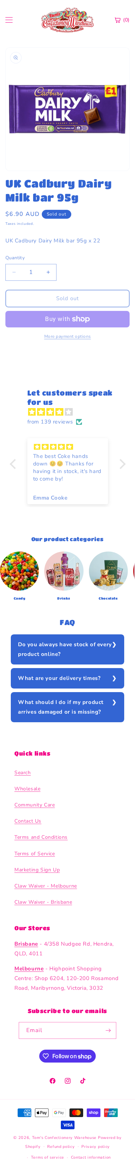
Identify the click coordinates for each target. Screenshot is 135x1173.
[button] (14, 464)
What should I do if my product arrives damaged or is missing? (61, 707)
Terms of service (47, 1157)
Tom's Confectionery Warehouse (64, 1137)
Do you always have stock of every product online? (65, 649)
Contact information (91, 1157)
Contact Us (27, 821)
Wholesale (27, 788)
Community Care (34, 804)
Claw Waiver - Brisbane (43, 902)
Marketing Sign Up (37, 869)
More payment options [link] (67, 336)
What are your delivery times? (59, 678)
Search (22, 772)
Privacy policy (95, 1146)
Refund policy (61, 1146)
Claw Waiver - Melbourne (45, 886)
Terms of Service (34, 853)
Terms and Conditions (41, 837)
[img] (71, 412)
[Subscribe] (108, 1030)
